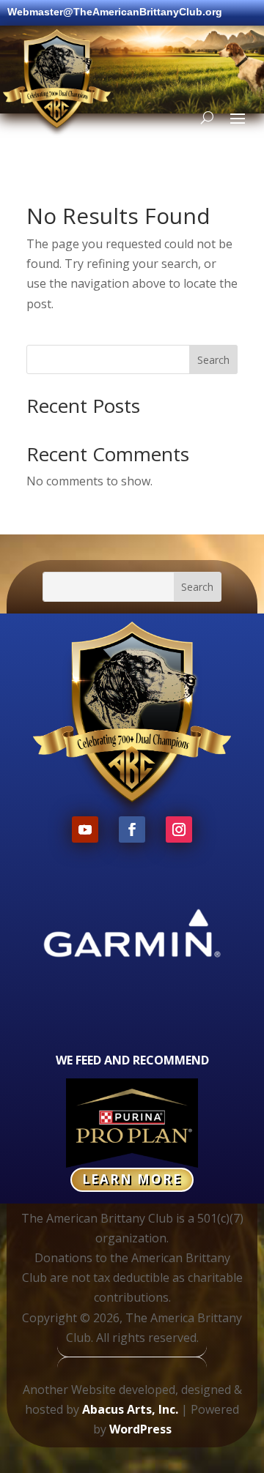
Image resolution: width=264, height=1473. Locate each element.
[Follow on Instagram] (179, 829)
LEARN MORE (132, 1179)
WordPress (140, 1429)
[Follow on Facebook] (132, 829)
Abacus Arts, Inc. (130, 1409)
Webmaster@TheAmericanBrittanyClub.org (114, 12)
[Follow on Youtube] (85, 829)
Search (213, 360)
